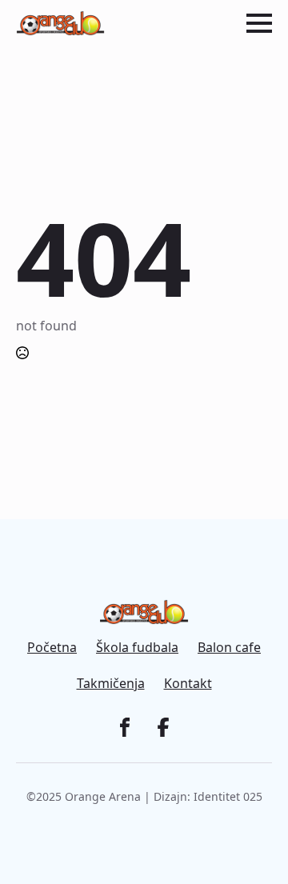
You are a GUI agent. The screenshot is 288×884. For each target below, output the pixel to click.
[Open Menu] (259, 23)
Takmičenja (111, 683)
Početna (52, 647)
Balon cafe (229, 647)
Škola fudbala (137, 647)
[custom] (124, 727)
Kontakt (188, 683)
